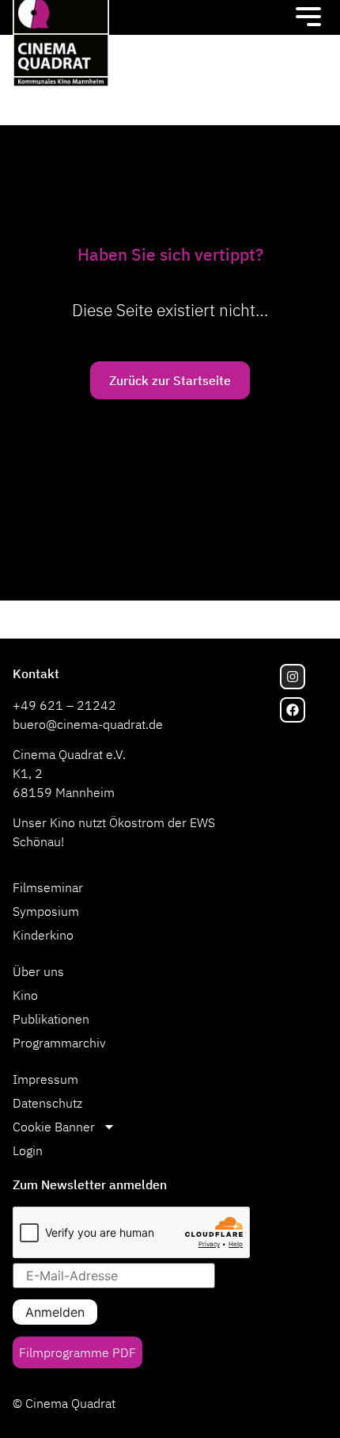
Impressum (45, 1079)
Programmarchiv (59, 1043)
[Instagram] (292, 676)
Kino (25, 995)
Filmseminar (48, 887)
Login (28, 1150)
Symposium (46, 911)
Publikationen (51, 1019)
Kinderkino (43, 935)
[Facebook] (292, 710)
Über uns (38, 971)
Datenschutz (47, 1103)
